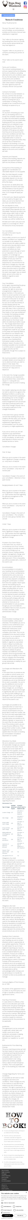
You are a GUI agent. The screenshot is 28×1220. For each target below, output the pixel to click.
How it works (5, 1188)
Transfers (4, 1179)
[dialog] (14, 1205)
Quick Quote (5, 1177)
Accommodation (6, 1181)
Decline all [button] (20, 1215)
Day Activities (5, 1170)
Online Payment (6, 1176)
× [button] (26, 1192)
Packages (4, 1174)
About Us (4, 1185)
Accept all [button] (7, 1215)
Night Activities (6, 1172)
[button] (14, 1212)
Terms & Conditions (9, 15)
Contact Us (5, 1187)
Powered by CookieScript (7, 1218)
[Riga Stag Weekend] (14, 3)
